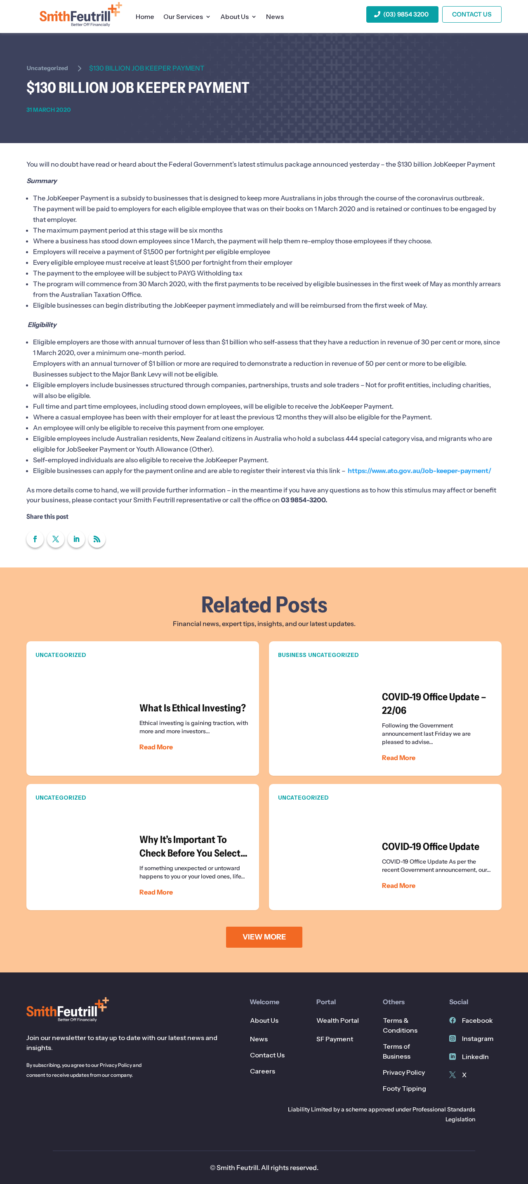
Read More (156, 747)
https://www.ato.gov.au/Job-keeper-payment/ (419, 470)
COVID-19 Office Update (385, 847)
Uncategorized (47, 68)
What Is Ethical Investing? (142, 708)
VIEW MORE (264, 937)
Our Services (183, 17)
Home (145, 17)
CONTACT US (472, 14)
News (275, 17)
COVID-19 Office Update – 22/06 (385, 708)
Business (292, 655)
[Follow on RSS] (97, 539)
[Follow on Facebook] (35, 539)
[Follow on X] (55, 539)
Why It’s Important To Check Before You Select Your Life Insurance (142, 847)
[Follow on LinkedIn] (76, 539)
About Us (234, 17)
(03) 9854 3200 (406, 14)
